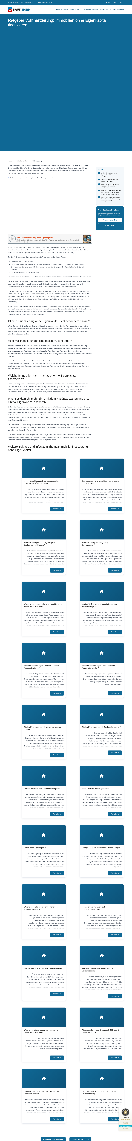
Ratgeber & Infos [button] (62, 9)
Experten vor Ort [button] (76, 9)
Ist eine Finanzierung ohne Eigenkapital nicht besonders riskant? (109, 174)
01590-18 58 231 (29, 2)
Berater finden (109, 226)
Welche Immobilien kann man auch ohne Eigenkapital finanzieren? (110, 186)
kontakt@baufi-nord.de (45, 2)
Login (121, 2)
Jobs (114, 2)
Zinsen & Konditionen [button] (107, 9)
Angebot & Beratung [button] (91, 9)
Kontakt (108, 2)
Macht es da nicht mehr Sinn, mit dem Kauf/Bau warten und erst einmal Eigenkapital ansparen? (111, 192)
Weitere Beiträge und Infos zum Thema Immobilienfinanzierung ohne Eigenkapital (110, 199)
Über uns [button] (120, 9)
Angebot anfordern (110, 220)
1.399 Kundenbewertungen (125, 1126)
